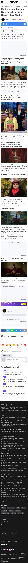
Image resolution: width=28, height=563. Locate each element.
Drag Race (20, 513)
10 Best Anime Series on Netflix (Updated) (11, 485)
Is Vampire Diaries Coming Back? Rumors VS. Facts (13, 468)
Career (3, 524)
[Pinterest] (15, 533)
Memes (11, 510)
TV (14, 6)
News (2, 6)
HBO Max (13, 513)
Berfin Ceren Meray (15, 19)
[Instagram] (2, 533)
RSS (2, 526)
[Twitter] (9, 533)
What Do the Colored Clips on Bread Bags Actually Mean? (14, 387)
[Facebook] (6, 533)
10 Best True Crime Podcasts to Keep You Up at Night (13, 488)
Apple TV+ (4, 510)
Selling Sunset (5, 513)
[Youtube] (12, 533)
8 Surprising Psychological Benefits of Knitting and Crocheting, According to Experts (13, 373)
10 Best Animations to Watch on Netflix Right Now (13, 494)
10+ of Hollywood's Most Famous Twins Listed (12, 470)
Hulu (18, 507)
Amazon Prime (10, 507)
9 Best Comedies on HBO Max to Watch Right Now (13, 480)
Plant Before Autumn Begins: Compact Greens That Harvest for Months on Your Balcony (14, 380)
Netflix (12, 38)
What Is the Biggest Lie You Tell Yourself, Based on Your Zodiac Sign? (14, 394)
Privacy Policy (4, 521)
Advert (2, 523)
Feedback (3, 519)
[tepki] (2, 344)
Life (4, 370)
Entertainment (8, 6)
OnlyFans (17, 510)
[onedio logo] (13, 544)
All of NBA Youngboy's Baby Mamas (9, 465)
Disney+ (24, 507)
